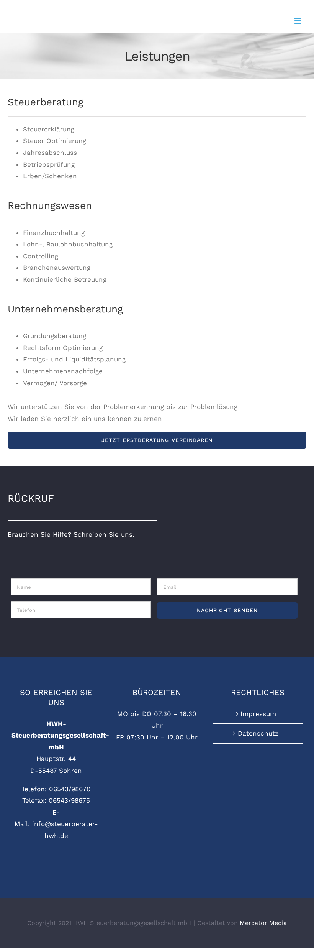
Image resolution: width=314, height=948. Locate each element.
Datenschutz (258, 733)
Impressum (258, 714)
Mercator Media (263, 923)
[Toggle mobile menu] (298, 21)
